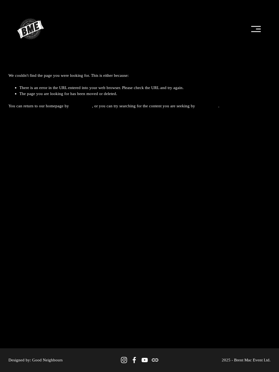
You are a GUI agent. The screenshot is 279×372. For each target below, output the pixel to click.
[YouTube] (144, 360)
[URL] (155, 360)
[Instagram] (124, 360)
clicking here (81, 105)
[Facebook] (134, 360)
